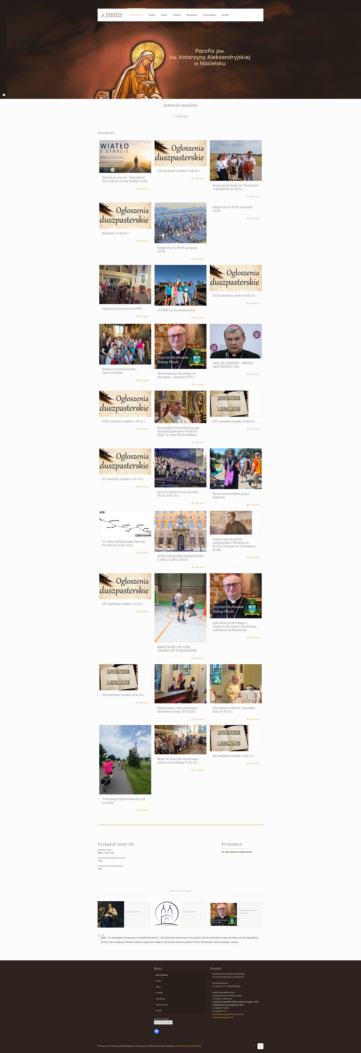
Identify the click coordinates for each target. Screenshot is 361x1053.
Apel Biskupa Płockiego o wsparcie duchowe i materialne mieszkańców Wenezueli (235, 626)
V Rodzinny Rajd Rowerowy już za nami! (123, 801)
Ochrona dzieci (162, 1005)
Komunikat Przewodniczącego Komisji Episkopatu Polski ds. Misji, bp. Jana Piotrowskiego (178, 431)
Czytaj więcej (143, 189)
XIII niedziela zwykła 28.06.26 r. (123, 695)
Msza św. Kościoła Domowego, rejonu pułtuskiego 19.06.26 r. (178, 760)
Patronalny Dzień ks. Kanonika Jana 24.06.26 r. (234, 709)
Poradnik (159, 993)
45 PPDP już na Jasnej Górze (176, 310)
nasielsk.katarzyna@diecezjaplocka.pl (228, 1014)
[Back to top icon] (260, 1046)
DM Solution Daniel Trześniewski (188, 1046)
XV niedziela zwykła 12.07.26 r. (123, 479)
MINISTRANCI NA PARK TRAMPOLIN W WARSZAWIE (177, 649)
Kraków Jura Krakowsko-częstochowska (119, 371)
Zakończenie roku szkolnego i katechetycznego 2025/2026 (177, 709)
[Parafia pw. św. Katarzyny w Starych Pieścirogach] (111, 15)
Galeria (158, 987)
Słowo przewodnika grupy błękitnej (231, 495)
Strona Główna (162, 975)
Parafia (158, 981)
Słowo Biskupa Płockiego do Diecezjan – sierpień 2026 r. (176, 375)
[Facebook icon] (254, 1046)
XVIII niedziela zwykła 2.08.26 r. (124, 421)
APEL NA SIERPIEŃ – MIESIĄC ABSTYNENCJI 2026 (233, 365)
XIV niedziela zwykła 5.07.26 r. (123, 604)
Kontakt (159, 1011)
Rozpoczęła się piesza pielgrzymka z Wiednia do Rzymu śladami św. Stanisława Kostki (234, 544)
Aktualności (160, 999)
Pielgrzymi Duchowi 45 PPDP (122, 309)
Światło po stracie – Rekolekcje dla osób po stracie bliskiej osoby (125, 179)
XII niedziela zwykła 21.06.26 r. (234, 756)
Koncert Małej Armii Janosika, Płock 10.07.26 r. (178, 494)
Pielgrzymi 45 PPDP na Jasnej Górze (177, 249)
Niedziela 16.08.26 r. (115, 233)
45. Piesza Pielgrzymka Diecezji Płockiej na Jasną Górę (123, 543)
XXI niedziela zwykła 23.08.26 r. (178, 171)
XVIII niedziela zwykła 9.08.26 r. (234, 295)
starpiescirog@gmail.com (223, 1017)
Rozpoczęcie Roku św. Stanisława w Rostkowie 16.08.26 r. (236, 187)
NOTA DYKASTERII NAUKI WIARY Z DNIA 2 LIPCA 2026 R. (180, 558)
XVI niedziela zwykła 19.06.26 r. (234, 421)
